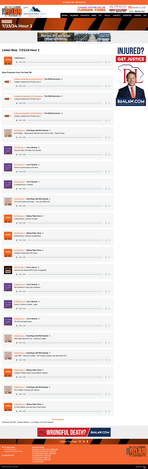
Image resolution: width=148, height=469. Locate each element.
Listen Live (74, 2)
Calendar (74, 15)
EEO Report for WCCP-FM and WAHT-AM (45, 449)
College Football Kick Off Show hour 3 (28, 79)
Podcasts (85, 15)
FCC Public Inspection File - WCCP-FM (44, 451)
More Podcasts (58, 419)
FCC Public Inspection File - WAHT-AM (44, 453)
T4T (100, 15)
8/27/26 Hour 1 (19, 182)
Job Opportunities (38, 461)
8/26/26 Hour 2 (20, 302)
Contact (117, 15)
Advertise (127, 15)
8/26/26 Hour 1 (19, 319)
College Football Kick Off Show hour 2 (28, 96)
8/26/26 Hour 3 (19, 284)
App (145, 15)
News (94, 15)
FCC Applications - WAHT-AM (41, 459)
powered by (139, 466)
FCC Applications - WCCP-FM (41, 457)
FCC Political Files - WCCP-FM (41, 455)
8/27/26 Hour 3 (19, 148)
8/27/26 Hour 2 (19, 130)
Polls (107, 15)
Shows (64, 15)
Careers (137, 15)
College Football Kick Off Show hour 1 (28, 113)
